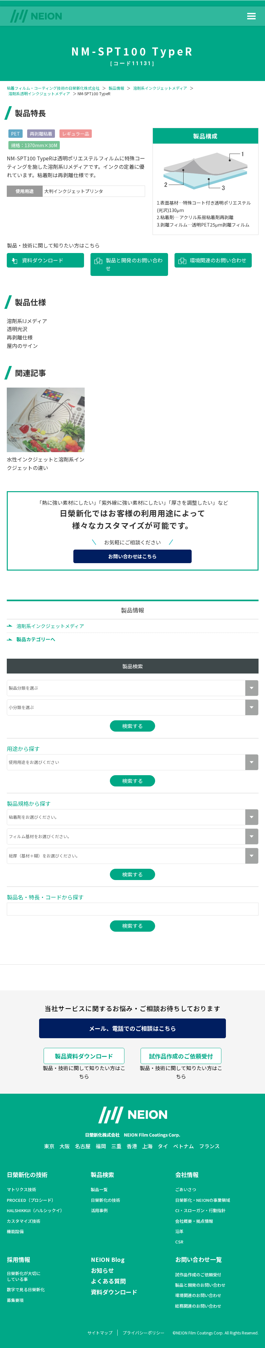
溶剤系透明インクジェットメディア (39, 93)
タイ (163, 1146)
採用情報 (18, 1259)
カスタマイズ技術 (23, 1221)
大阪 (64, 1146)
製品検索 (102, 1174)
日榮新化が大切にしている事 (23, 1276)
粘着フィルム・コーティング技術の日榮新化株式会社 (53, 88)
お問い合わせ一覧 (198, 1259)
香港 (132, 1146)
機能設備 (15, 1231)
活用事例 (99, 1210)
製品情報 (116, 88)
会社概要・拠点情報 (194, 1221)
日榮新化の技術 (27, 1174)
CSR (179, 1242)
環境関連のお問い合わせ (218, 260)
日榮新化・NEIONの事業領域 (202, 1200)
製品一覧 (99, 1189)
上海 (147, 1146)
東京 (49, 1146)
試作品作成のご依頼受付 (181, 1056)
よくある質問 (108, 1281)
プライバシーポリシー (143, 1333)
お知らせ (102, 1270)
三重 (116, 1146)
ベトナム (183, 1146)
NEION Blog (107, 1259)
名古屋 (82, 1146)
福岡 (101, 1146)
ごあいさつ (185, 1189)
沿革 (179, 1231)
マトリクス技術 (21, 1189)
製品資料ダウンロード (84, 1056)
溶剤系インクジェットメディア (160, 88)
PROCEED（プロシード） (31, 1200)
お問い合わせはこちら (132, 556)
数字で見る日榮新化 (26, 1289)
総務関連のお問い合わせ (198, 1306)
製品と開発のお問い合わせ (134, 264)
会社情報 (186, 1174)
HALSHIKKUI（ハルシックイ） (35, 1210)
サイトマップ (99, 1333)
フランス (209, 1146)
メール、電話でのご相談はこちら (132, 1028)
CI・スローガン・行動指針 (200, 1210)
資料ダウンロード (42, 260)
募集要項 (15, 1300)
